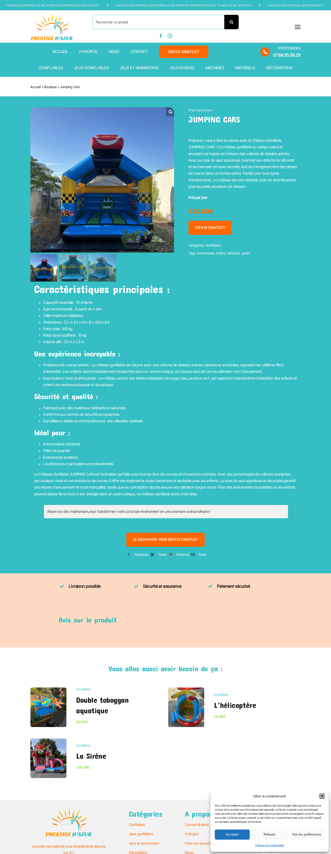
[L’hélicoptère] (186, 690)
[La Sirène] (48, 741)
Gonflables (213, 245)
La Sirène (91, 755)
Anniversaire (206, 253)
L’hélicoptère (235, 705)
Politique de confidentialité (269, 845)
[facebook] (161, 36)
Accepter (232, 834)
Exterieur (233, 253)
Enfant (221, 253)
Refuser (269, 834)
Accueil (35, 87)
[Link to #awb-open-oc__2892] (298, 27)
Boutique (50, 87)
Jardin (245, 253)
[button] (322, 796)
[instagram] (170, 36)
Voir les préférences (306, 834)
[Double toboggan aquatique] (48, 690)
